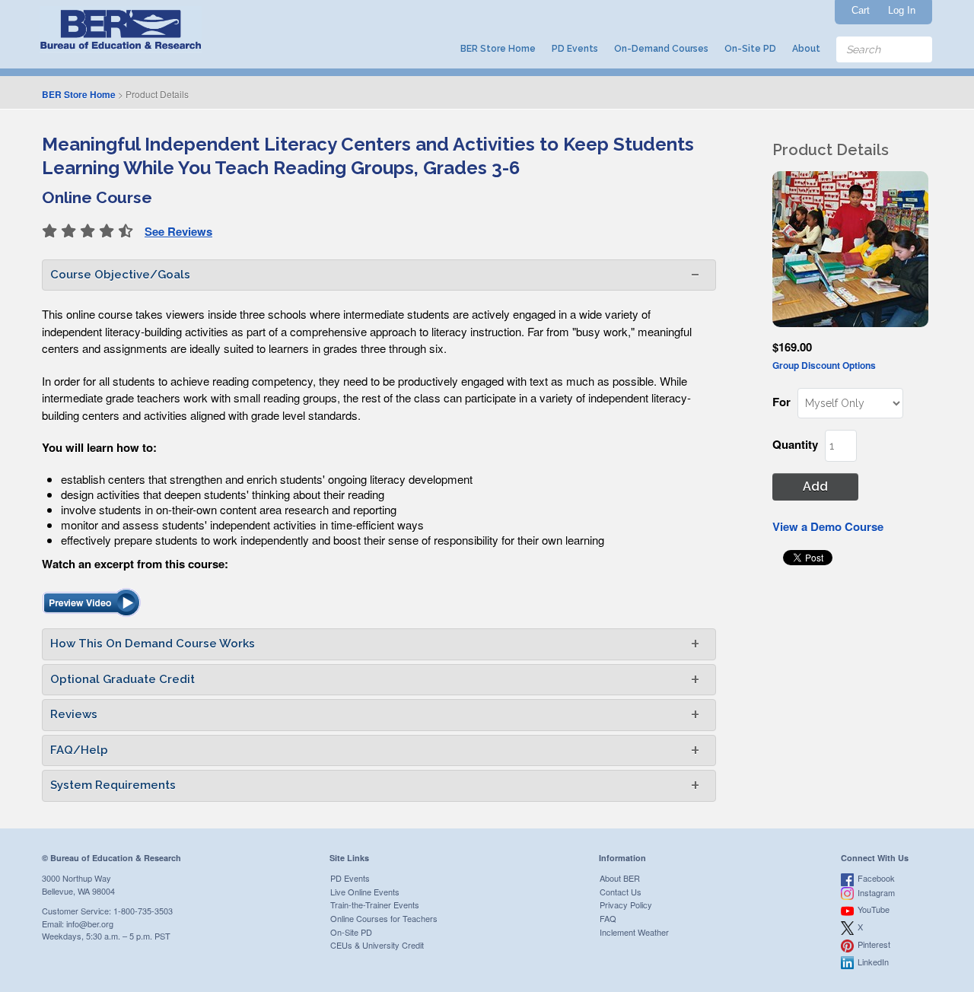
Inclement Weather (634, 932)
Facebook (876, 878)
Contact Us (620, 891)
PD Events (575, 48)
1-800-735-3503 (143, 911)
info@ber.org (89, 923)
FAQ (608, 918)
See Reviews (178, 231)
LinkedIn (873, 961)
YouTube (874, 909)
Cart (860, 10)
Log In (901, 10)
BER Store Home (498, 48)
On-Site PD (750, 48)
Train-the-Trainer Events (374, 904)
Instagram (876, 892)
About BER (620, 878)
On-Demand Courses (661, 48)
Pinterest (874, 944)
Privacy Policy (626, 904)
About (806, 48)
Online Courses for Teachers (384, 918)
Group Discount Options (824, 365)
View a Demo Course (827, 526)
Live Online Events (364, 891)
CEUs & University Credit (377, 945)
